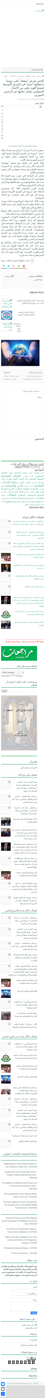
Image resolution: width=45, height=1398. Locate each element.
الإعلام (27, 479)
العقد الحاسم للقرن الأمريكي (27, 991)
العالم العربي (34, 492)
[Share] (2, 1393)
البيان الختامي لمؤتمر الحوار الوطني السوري (26, 313)
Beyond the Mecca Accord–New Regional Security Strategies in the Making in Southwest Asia (19, 1221)
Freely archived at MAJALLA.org (19, 1383)
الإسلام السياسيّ (11, 475)
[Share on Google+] (13, 266)
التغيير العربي (12, 479)
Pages (39, 4)
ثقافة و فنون (9, 498)
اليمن (35, 498)
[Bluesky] (2, 1384)
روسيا (13, 501)
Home (35, 1383)
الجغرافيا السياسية (37, 482)
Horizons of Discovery (20, 1253)
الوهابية (41, 498)
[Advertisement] (22, 42)
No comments (22, 99)
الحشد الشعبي (28, 486)
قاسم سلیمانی (34, 504)
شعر (2, 501)
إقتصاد (11, 473)
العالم (42, 492)
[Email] (2, 1389)
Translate (18, 676)
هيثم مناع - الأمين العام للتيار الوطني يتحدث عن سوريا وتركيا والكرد (30, 301)
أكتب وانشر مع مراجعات (28, 1345)
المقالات (9, 260)
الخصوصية (33, 1340)
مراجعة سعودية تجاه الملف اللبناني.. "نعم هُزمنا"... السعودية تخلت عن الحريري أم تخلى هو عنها (24, 900)
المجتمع (40, 495)
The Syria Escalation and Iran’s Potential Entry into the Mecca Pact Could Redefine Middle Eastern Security (20, 1205)
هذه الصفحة (30, 1272)
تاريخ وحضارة (23, 498)
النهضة (3, 495)
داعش (18, 501)
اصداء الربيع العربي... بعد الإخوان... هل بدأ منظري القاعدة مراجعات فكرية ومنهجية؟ (25, 1005)
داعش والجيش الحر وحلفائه (34, 586)
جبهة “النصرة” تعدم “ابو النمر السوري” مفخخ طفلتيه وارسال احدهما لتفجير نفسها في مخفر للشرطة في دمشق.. (28, 546)
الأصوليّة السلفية (37, 479)
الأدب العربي (28, 476)
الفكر (21, 491)
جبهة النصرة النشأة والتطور (28, 1141)
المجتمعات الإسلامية (27, 495)
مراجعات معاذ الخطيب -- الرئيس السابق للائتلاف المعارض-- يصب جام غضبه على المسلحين (30, 535)
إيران (31, 498)
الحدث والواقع (24, 260)
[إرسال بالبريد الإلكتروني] (18, 266)
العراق (26, 492)
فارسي (41, 504)
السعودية (15, 260)
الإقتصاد (21, 479)
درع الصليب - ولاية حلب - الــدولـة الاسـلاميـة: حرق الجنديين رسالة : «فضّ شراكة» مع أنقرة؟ (25, 811)
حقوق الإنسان (31, 501)
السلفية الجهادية (22, 488)
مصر (27, 504)
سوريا (3, 260)
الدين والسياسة (14, 485)
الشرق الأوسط (7, 488)
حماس (23, 501)
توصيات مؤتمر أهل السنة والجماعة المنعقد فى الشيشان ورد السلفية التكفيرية (25, 957)
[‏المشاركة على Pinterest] (23, 266)
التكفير (3, 479)
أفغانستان (17, 473)
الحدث (27, 482)
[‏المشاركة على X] (8, 266)
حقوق (38, 501)
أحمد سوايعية (39, 473)
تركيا (15, 498)
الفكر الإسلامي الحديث (9, 492)
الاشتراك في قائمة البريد (28, 768)
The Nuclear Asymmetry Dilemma (16, 1248)
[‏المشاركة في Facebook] (3, 266)
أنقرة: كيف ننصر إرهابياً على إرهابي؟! (24, 1136)
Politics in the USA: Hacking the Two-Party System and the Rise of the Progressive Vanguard (21, 1240)
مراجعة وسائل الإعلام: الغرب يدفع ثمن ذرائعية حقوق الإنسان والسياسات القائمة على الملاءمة (25, 1090)
